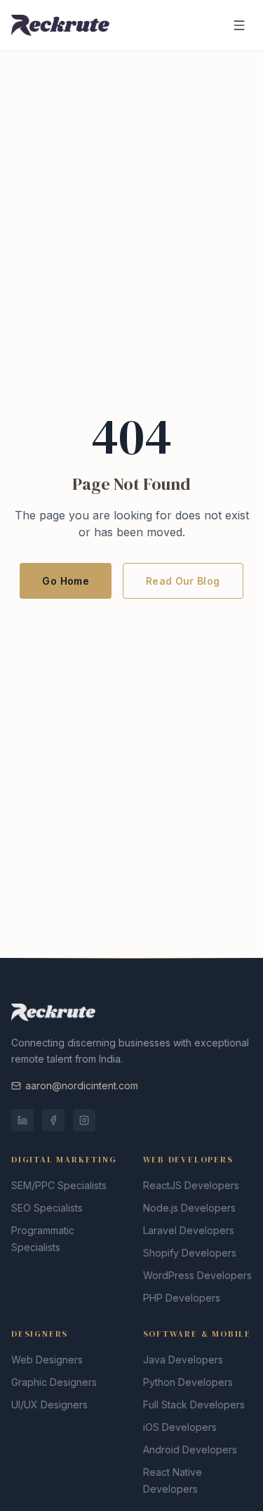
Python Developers (188, 1382)
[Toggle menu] (239, 25)
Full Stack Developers (194, 1405)
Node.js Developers (189, 1208)
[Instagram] (84, 1120)
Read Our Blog (183, 581)
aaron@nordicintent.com (81, 1085)
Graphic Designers (54, 1382)
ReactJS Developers (191, 1185)
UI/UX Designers (49, 1405)
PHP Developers (181, 1298)
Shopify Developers (189, 1253)
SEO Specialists (47, 1208)
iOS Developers (180, 1427)
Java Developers (183, 1360)
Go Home (65, 581)
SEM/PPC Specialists (59, 1185)
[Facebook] (53, 1120)
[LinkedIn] (22, 1120)
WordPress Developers (197, 1275)
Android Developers (190, 1449)
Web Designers (47, 1360)
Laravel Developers (188, 1230)
